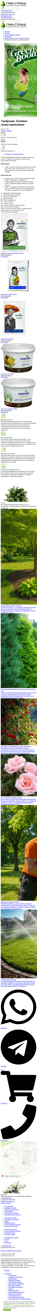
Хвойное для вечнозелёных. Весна (12, 253)
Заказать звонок (6, 1203)
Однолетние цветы (11, 1229)
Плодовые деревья (11, 1218)
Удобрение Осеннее (7, 339)
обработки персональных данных (17, 1304)
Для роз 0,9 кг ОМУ (7, 374)
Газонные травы (10, 1234)
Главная (7, 1270)
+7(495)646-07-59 (6, 10)
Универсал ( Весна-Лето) (9, 294)
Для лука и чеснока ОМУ (9, 409)
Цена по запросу (6, 255)
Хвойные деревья (10, 1208)
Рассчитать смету (6, 16)
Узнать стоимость (6, 131)
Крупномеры (9, 1211)
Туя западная (9, 1206)
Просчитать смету (6, 14)
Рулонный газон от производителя (19, 1299)
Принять (7, 1309)
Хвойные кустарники (12, 1209)
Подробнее (4, 256)
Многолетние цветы (11, 1226)
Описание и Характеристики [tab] (14, 154)
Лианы (7, 1221)
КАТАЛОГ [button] (8, 1273)
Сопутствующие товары (12, 1231)
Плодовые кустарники (12, 1219)
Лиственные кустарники (13, 1214)
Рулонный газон (10, 1233)
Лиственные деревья (11, 1213)
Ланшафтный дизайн (11, 1237)
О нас (6, 1241)
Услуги (7, 1239)
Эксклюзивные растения (13, 1224)
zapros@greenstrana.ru (8, 1201)
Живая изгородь (10, 1223)
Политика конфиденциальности (11, 1250)
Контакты (8, 1242)
